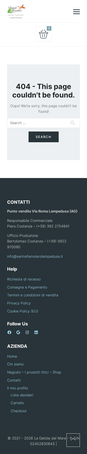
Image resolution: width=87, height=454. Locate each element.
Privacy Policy (19, 303)
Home (12, 356)
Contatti (14, 380)
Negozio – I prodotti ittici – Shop (34, 372)
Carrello (17, 403)
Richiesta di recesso (24, 279)
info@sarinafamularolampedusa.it (35, 256)
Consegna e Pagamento (27, 287)
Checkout (19, 411)
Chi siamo (15, 364)
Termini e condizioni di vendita (32, 295)
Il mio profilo (17, 388)
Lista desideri (22, 395)
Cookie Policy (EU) (22, 311)
